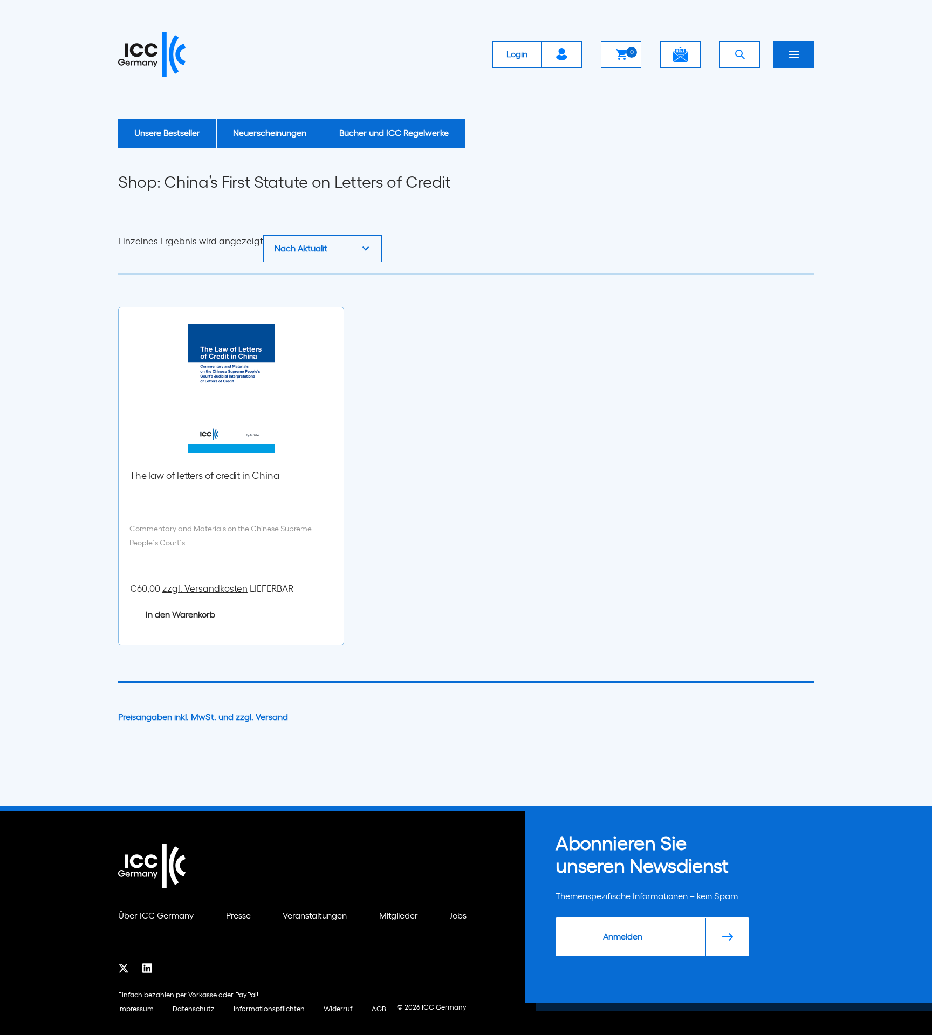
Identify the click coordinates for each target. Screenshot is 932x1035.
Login (516, 54)
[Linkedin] (147, 968)
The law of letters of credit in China (204, 476)
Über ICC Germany (156, 915)
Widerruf (338, 1009)
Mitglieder (398, 915)
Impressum (136, 1009)
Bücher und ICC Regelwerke (394, 133)
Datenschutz (194, 1009)
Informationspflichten (269, 1009)
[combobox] (322, 248)
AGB (379, 1009)
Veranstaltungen (315, 915)
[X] (123, 968)
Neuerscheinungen (269, 133)
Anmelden (622, 937)
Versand (272, 717)
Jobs (458, 915)
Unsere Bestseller (167, 133)
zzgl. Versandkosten (205, 588)
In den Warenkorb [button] (180, 615)
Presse (238, 915)
